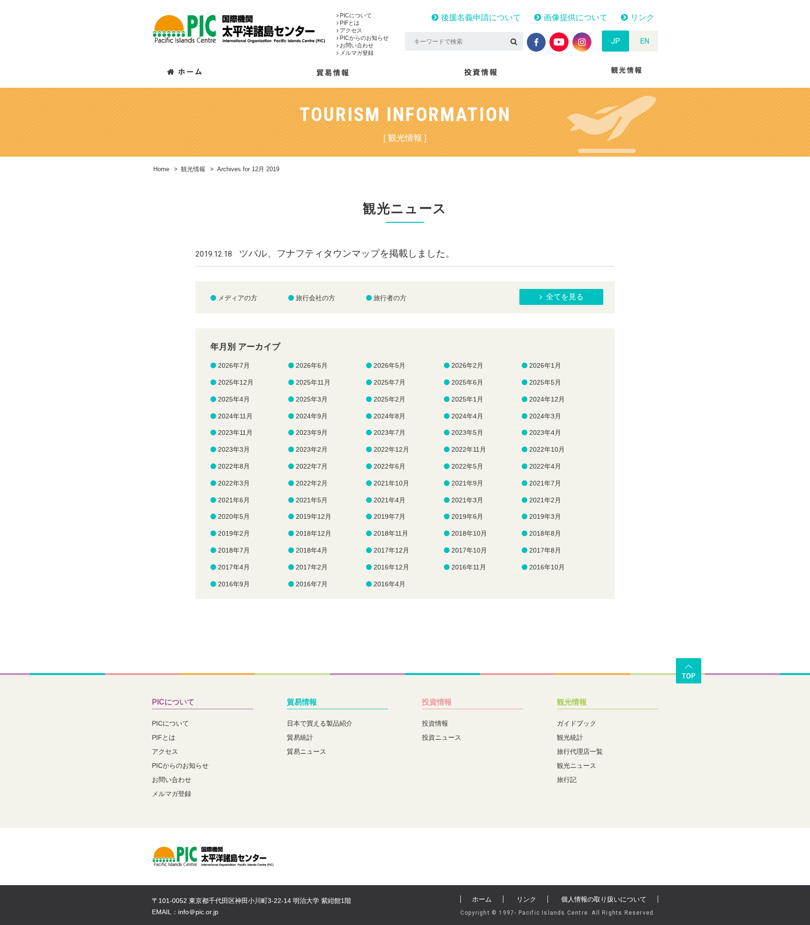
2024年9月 (312, 416)
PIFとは (349, 23)
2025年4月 (234, 399)
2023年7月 (389, 432)
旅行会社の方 (315, 298)
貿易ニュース (306, 751)
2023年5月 (467, 432)
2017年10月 (469, 550)
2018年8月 (545, 533)
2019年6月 (467, 516)
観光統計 (570, 737)
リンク (641, 17)
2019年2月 (234, 533)
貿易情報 (302, 702)
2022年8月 (234, 466)
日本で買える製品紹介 (319, 723)
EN (644, 41)
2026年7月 (234, 365)
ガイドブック (576, 723)
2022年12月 (391, 449)
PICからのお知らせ (363, 38)
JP (615, 41)
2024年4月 (467, 416)
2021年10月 (391, 483)
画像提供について (574, 17)
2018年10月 (469, 533)
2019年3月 (545, 516)
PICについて (355, 15)
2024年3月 (545, 416)
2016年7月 (312, 584)
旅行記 (567, 779)
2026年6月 (312, 365)
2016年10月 (547, 567)
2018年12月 (313, 533)
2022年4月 (545, 466)
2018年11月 (391, 533)
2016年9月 (234, 584)
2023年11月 (235, 432)
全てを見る (565, 297)
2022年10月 (547, 449)
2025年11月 (313, 382)
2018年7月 (234, 550)
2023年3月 (234, 449)
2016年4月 (389, 584)
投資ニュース (441, 737)
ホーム (482, 899)
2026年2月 (467, 365)
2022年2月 (312, 483)
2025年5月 (545, 382)
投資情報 (437, 702)
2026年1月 (545, 365)
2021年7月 (545, 483)
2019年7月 (389, 516)
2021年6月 (234, 500)
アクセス (350, 30)
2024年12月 (547, 399)
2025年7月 (389, 382)
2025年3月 (312, 399)
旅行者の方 (390, 298)
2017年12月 (391, 550)
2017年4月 (234, 567)
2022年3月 (234, 483)
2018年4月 (312, 550)
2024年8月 (389, 416)
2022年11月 (468, 449)
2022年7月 (312, 466)
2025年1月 (467, 399)
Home (161, 169)
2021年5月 (312, 500)
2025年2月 (389, 399)
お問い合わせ (356, 45)
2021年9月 (467, 483)
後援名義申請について (480, 17)
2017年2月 (312, 567)
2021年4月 (389, 500)
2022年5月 (467, 466)
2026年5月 (389, 365)
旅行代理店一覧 (580, 751)
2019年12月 (313, 516)
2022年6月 (389, 466)
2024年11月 (235, 416)
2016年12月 (391, 567)
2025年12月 (236, 382)
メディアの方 (237, 298)
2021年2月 (545, 500)
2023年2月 (312, 449)
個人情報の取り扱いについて (603, 899)
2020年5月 (234, 516)
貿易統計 (300, 737)
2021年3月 (467, 500)
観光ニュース (576, 765)
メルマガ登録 (356, 53)
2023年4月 (545, 432)
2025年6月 (467, 382)
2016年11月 (468, 567)
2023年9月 (312, 432)
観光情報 (193, 169)
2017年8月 (545, 550)
